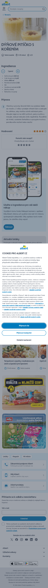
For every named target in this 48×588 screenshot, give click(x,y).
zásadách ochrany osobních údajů (33, 307)
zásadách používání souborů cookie (14, 309)
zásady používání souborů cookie (30, 317)
